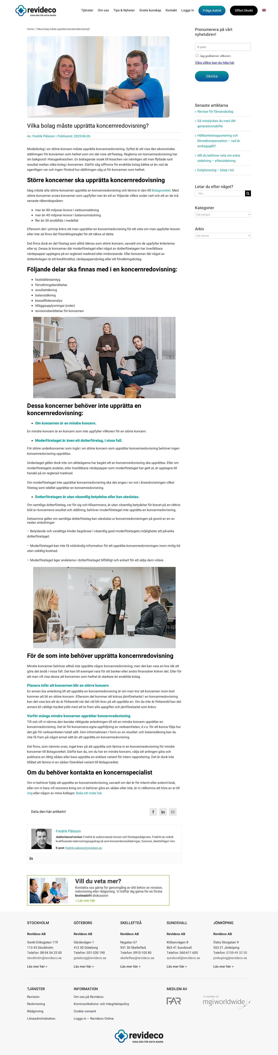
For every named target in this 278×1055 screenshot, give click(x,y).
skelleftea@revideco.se (137, 958)
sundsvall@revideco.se (183, 958)
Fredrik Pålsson (43, 136)
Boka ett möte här (89, 793)
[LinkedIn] (163, 812)
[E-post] (173, 812)
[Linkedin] (31, 858)
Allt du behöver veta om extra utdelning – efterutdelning (218, 158)
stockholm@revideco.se (44, 958)
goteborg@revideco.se (90, 958)
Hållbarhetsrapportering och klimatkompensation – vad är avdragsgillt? (218, 140)
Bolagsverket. (161, 190)
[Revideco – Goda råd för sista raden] (35, 6)
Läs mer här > (37, 966)
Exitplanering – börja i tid (215, 170)
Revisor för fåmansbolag (215, 111)
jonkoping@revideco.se (230, 958)
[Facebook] (153, 812)
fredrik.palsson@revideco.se (84, 848)
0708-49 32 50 (236, 952)
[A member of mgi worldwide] (227, 997)
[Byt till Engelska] (264, 10)
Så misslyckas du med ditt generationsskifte (216, 124)
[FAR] (174, 999)
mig (30, 793)
